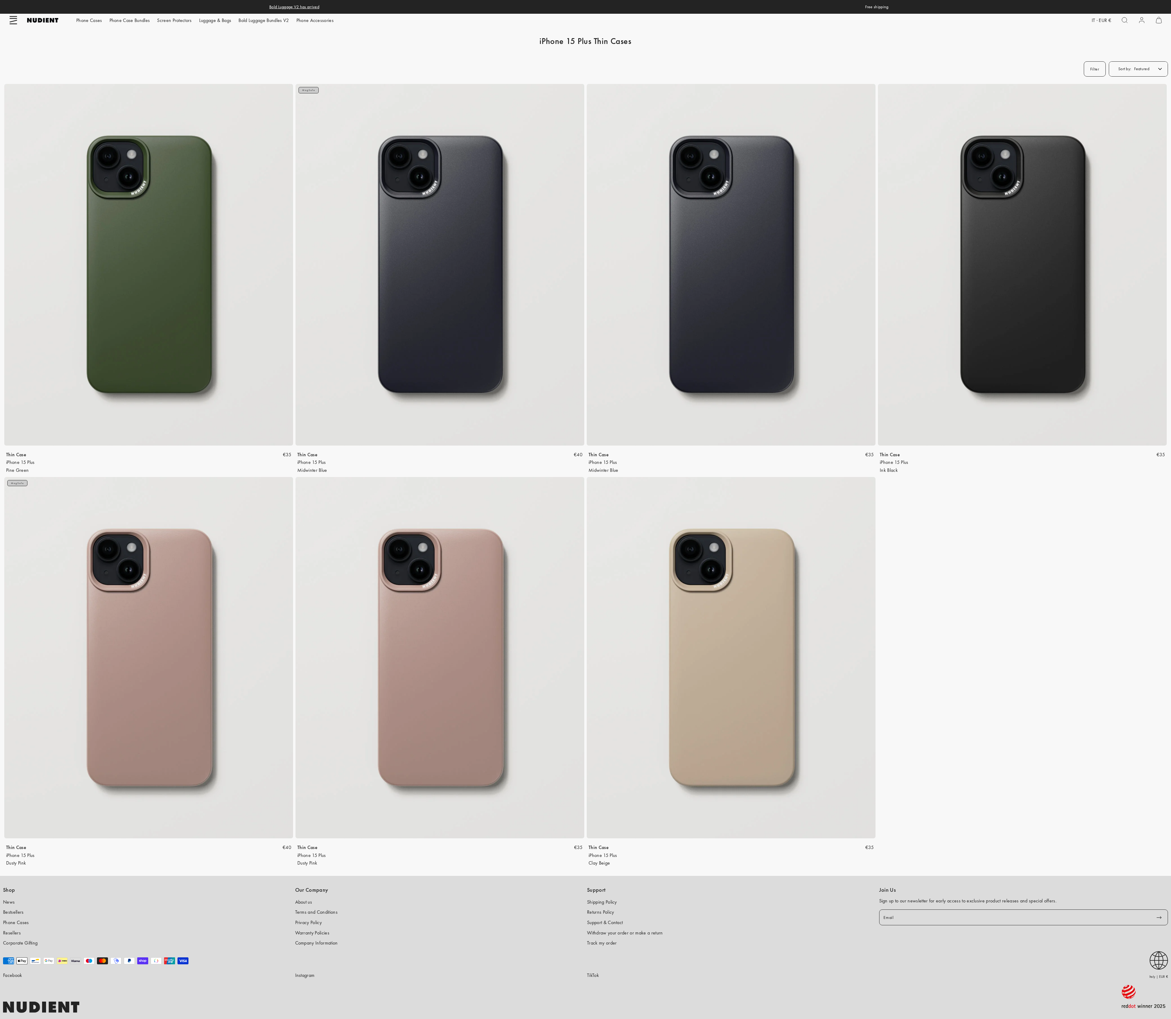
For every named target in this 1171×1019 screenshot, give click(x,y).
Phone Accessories (315, 20)
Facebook (12, 975)
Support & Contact (605, 922)
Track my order (602, 943)
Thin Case (16, 454)
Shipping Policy (602, 902)
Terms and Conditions (316, 912)
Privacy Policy (308, 922)
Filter (1094, 69)
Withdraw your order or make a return (625, 933)
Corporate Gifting (20, 943)
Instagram (305, 975)
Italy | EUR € (1158, 976)
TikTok (593, 975)
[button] (13, 20)
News (9, 902)
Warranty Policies (312, 933)
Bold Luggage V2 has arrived (294, 6)
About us (303, 902)
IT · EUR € (1101, 20)
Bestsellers (13, 912)
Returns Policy (600, 912)
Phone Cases (89, 20)
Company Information (316, 943)
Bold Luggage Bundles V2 (263, 20)
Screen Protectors (174, 20)
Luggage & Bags (215, 20)
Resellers (12, 933)
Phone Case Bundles (129, 20)
